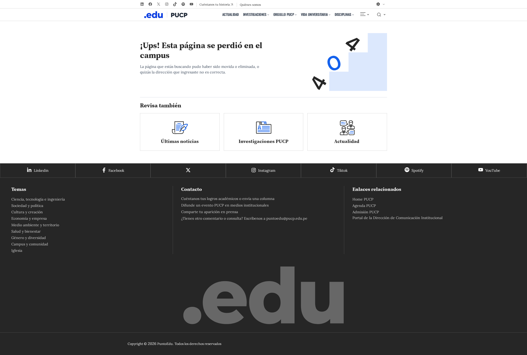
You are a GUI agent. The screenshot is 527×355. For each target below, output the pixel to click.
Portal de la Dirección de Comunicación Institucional (397, 218)
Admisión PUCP (365, 212)
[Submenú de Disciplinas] (353, 15)
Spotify (417, 170)
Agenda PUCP (364, 205)
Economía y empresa (29, 218)
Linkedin (41, 170)
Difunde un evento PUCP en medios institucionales (225, 205)
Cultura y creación (27, 212)
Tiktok (342, 170)
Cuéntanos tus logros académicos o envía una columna (227, 198)
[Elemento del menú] (364, 14)
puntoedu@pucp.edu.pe (286, 218)
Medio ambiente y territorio (35, 225)
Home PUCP (362, 199)
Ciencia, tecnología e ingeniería (38, 199)
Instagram (266, 170)
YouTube (492, 170)
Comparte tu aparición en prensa (209, 211)
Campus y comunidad (29, 244)
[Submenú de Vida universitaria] (330, 15)
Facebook (116, 170)
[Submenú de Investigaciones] (268, 15)
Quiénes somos (250, 5)
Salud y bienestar (26, 231)
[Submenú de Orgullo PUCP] (296, 15)
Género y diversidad (28, 237)
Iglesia (16, 250)
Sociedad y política (27, 205)
